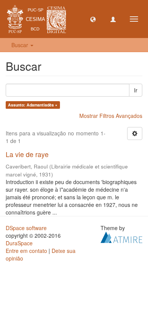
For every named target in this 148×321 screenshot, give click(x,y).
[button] (93, 19)
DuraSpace (19, 243)
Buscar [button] (20, 45)
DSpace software (26, 228)
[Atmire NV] (121, 236)
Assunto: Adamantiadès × (32, 105)
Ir (135, 90)
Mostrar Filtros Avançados (110, 115)
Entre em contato (26, 250)
